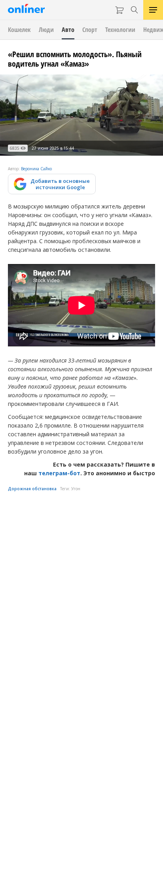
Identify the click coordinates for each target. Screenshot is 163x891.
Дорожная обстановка (32, 488)
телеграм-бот (59, 473)
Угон (75, 488)
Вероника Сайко (36, 168)
